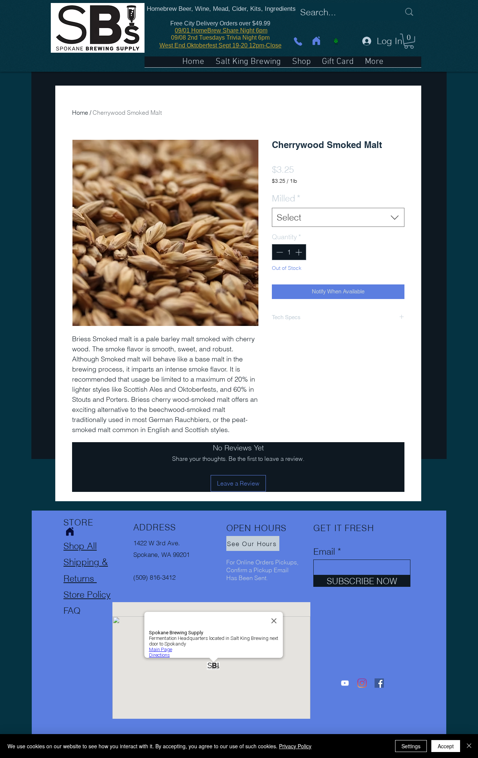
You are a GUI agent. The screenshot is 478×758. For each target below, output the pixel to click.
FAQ (72, 610)
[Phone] (297, 41)
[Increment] (299, 252)
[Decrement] (279, 252)
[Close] (469, 746)
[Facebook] (379, 683)
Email (324, 551)
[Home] (316, 40)
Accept (446, 746)
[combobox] (338, 217)
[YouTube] (345, 683)
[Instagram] (362, 683)
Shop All (80, 545)
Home (80, 112)
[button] (409, 41)
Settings (410, 746)
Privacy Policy (295, 746)
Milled (286, 198)
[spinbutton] (289, 252)
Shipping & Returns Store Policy (87, 578)
